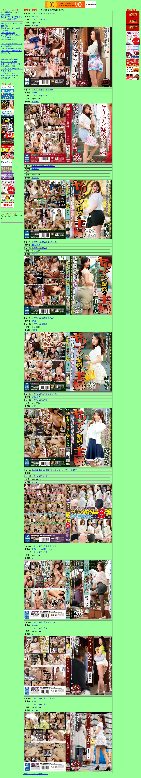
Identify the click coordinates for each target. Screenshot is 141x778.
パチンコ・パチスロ (9, 62)
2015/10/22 (35, 710)
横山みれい (36, 16)
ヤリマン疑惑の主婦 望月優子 (43, 166)
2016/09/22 (35, 102)
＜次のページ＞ (42, 774)
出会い (16, 76)
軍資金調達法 (6, 66)
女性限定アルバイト (9, 78)
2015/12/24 (35, 558)
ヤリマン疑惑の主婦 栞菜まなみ (44, 394)
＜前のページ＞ (29, 774)
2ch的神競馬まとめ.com (10, 12)
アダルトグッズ (7, 73)
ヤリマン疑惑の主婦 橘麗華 (42, 90)
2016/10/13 (35, 26)
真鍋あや (35, 625)
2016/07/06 (35, 254)
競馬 (3, 59)
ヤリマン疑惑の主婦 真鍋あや (43, 622)
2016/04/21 (35, 406)
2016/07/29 (35, 178)
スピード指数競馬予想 (10, 19)
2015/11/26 (35, 634)
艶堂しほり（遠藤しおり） (42, 549)
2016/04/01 (35, 482)
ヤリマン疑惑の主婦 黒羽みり (43, 318)
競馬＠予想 (5, 15)
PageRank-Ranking (8, 33)
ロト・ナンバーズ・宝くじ (11, 64)
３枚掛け (4, 30)
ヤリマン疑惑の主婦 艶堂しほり (44, 546)
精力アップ (18, 73)
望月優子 (35, 169)
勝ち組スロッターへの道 (10, 28)
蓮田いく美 (36, 245)
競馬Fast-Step (6, 53)
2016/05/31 (35, 330)
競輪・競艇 (9, 59)
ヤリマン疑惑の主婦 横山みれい (44, 13)
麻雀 (16, 59)
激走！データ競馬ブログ (10, 39)
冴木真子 (35, 701)
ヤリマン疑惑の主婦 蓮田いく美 (44, 242)
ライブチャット (7, 76)
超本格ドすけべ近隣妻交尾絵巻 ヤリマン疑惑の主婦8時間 (54, 470)
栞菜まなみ (36, 397)
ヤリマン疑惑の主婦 (39, 19)
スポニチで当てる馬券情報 (11, 17)
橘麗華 (34, 93)
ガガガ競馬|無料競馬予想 (11, 48)
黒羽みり (35, 321)
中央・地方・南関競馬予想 (11, 51)
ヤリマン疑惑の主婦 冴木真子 (43, 698)
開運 (14, 66)
